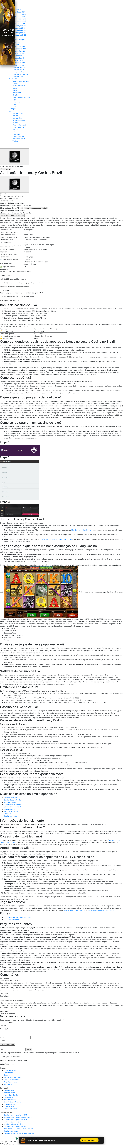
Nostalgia (7, 814)
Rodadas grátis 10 (19, 26)
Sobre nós (7, 1075)
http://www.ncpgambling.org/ (75, 910)
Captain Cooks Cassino (12, 1102)
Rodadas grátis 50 (19, 33)
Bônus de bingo (18, 65)
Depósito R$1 (17, 10)
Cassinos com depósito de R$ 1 (15, 1115)
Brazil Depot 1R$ (18, 12)
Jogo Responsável (10, 1082)
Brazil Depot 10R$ (19, 14)
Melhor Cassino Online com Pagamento (18, 1117)
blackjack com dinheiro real (81, 530)
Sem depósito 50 (18, 60)
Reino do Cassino (10, 802)
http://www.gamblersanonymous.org (101, 910)
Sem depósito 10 (18, 46)
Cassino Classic (9, 1104)
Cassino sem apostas (11, 1131)
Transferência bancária (20, 81)
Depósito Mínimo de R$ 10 (13, 1124)
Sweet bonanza (18, 136)
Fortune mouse (17, 113)
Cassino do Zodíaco (11, 816)
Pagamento (13, 79)
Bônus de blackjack (19, 67)
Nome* (2, 1037)
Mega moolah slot (19, 127)
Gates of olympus (18, 120)
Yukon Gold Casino (11, 811)
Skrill (14, 104)
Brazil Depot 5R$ (18, 23)
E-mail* (2, 1041)
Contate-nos (8, 1073)
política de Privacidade (12, 1077)
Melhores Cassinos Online (13, 1122)
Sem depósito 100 (19, 49)
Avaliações (12, 109)
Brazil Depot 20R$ (19, 19)
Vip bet (15, 141)
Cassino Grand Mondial (12, 807)
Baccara (12, 37)
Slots (10, 111)
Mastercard (16, 93)
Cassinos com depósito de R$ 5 (15, 1120)
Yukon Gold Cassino (11, 1095)
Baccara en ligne (18, 40)
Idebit (14, 88)
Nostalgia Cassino (10, 1109)
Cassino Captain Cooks (12, 800)
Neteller (15, 95)
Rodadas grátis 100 (19, 28)
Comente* (3, 1026)
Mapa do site (8, 1084)
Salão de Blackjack (11, 798)
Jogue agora (5, 169)
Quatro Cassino (9, 1106)
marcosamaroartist (7, 1)
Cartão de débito (18, 86)
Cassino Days (9, 1090)
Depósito (12, 7)
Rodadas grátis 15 (19, 30)
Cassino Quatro (9, 809)
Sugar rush (16, 134)
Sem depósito (14, 44)
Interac (14, 90)
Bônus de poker (18, 70)
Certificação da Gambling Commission (18, 917)
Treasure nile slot (18, 139)
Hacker (15, 123)
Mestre (14, 129)
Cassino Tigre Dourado (12, 804)
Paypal (14, 99)
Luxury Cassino (9, 1097)
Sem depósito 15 (18, 51)
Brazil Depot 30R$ (19, 21)
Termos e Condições (11, 1080)
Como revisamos (10, 1070)
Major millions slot (19, 125)
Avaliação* (4, 1029)
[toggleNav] (1, 145)
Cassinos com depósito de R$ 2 (15, 1126)
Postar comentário (7, 1044)
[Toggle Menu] (5, 5)
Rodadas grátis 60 (19, 35)
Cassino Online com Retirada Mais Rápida (19, 1133)
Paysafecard (17, 102)
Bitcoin (14, 83)
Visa (14, 106)
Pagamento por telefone (21, 97)
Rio (13, 132)
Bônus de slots (17, 76)
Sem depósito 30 (18, 56)
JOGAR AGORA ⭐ (89, 1140)
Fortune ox (16, 116)
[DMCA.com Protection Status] (3, 1138)
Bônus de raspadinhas (20, 74)
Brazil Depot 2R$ (18, 16)
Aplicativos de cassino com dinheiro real (18, 1129)
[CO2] (11, 1138)
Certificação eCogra (11, 919)
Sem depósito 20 (18, 53)
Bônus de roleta (18, 72)
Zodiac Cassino (9, 1093)
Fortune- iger (17, 118)
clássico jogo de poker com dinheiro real (57, 539)
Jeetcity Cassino (10, 1100)
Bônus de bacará (18, 63)
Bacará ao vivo (17, 42)
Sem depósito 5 (18, 58)
